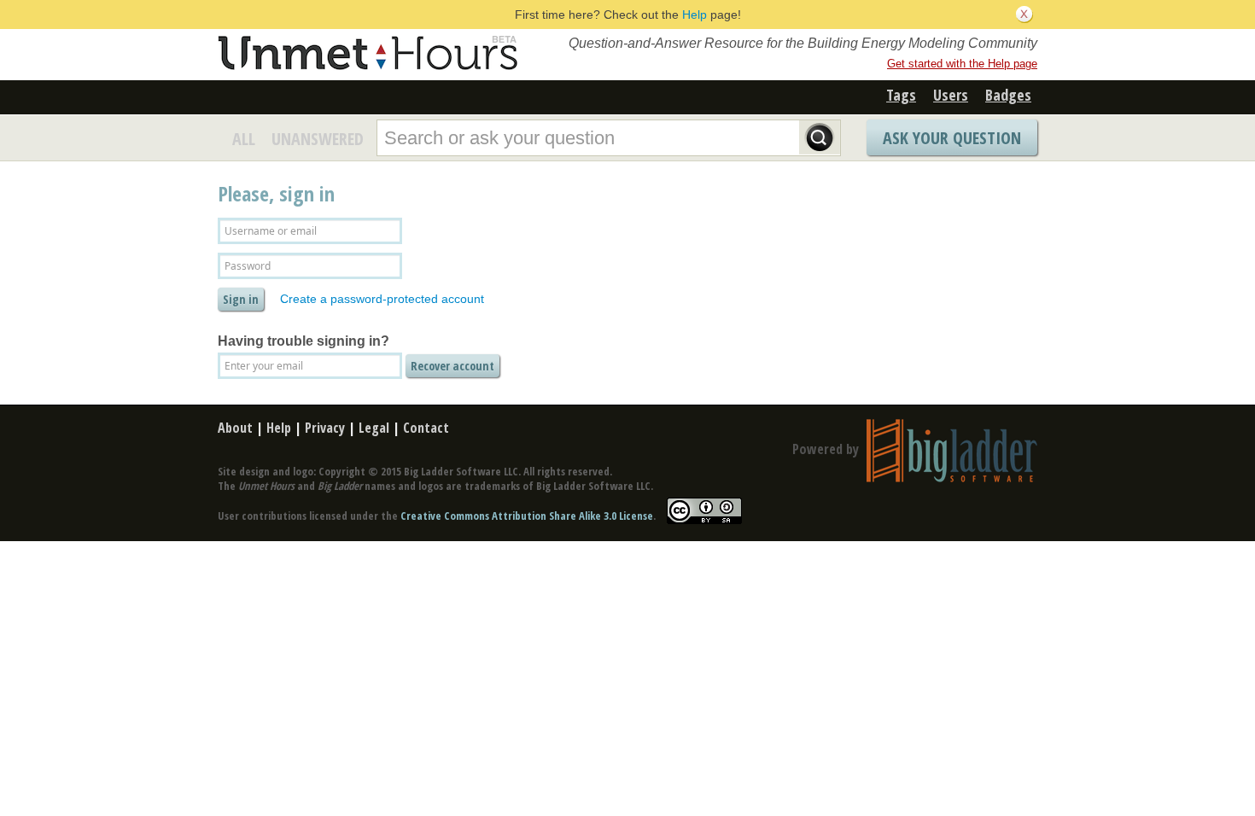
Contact (426, 427)
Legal (374, 427)
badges (1008, 95)
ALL (243, 138)
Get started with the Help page (962, 63)
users (950, 95)
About (235, 427)
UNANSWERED (317, 138)
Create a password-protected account (382, 299)
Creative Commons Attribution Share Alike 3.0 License (526, 515)
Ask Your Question (952, 137)
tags (901, 95)
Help (694, 14)
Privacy (325, 427)
